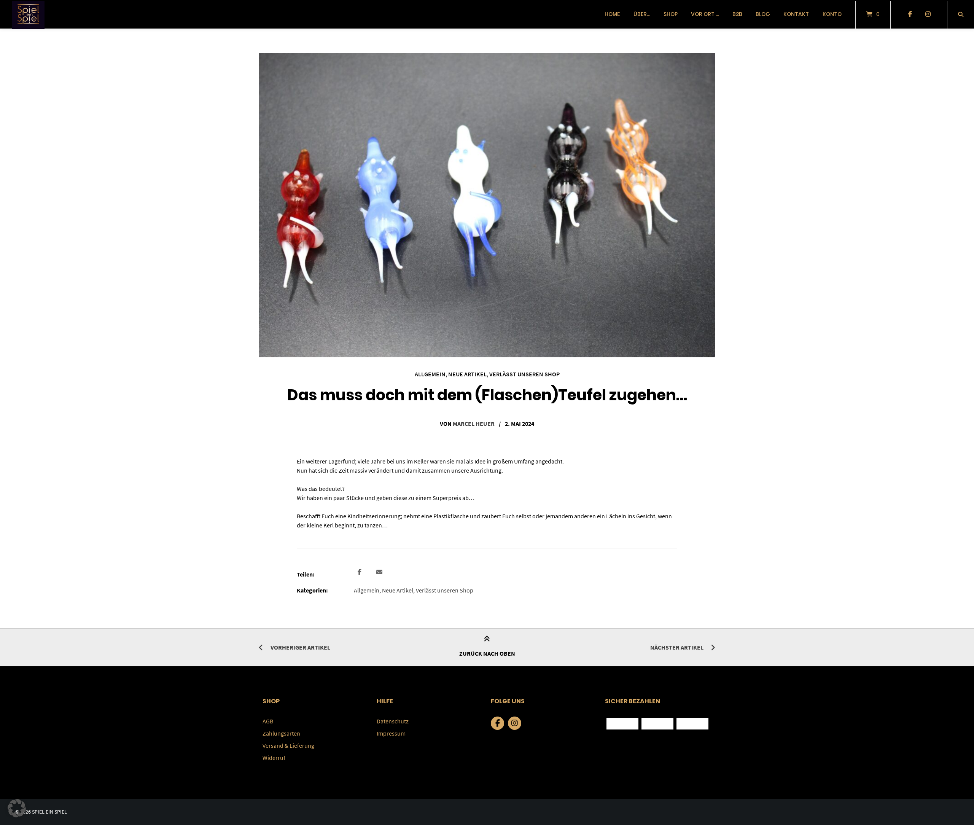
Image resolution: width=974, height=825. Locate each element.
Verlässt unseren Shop (524, 374)
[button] (360, 572)
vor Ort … (705, 14)
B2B (737, 14)
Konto (832, 14)
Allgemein (430, 374)
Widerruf (274, 757)
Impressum (391, 733)
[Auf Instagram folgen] (928, 14)
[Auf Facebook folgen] (910, 14)
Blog (763, 14)
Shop (671, 14)
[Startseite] (28, 14)
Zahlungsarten (281, 733)
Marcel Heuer (474, 423)
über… (641, 14)
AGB (268, 721)
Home (612, 14)
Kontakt (796, 14)
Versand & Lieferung (288, 745)
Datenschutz (393, 721)
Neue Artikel (467, 374)
